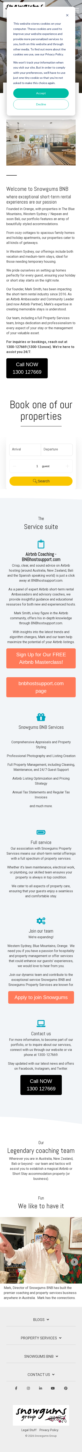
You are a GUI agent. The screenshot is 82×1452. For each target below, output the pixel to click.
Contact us (39, 1374)
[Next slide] (74, 1262)
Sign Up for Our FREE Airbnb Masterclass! (41, 658)
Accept (41, 93)
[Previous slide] (7, 1262)
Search (44, 481)
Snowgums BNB (39, 1356)
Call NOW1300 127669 (27, 368)
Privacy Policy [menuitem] (49, 1430)
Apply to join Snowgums (41, 997)
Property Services (39, 1338)
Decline (41, 104)
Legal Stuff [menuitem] (29, 1430)
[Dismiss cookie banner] (67, 15)
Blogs (39, 1319)
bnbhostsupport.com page (41, 687)
